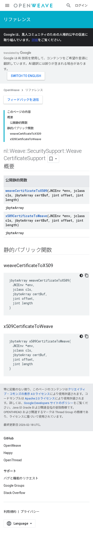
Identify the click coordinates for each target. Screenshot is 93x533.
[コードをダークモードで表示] (81, 275)
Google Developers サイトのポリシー (48, 403)
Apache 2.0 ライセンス (40, 398)
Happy (8, 453)
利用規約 (10, 511)
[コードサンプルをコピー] (86, 275)
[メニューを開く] (7, 5)
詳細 (35, 40)
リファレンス (17, 19)
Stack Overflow (14, 493)
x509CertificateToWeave (26, 216)
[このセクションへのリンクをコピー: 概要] (18, 167)
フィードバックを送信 (23, 100)
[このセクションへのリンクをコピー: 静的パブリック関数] (56, 250)
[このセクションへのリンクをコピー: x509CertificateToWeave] (57, 327)
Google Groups (14, 485)
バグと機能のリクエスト (21, 478)
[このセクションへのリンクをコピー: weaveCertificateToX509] (57, 266)
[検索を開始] (68, 5)
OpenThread (13, 460)
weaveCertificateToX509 (26, 190)
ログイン (81, 5)
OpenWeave (11, 90)
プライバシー (30, 511)
